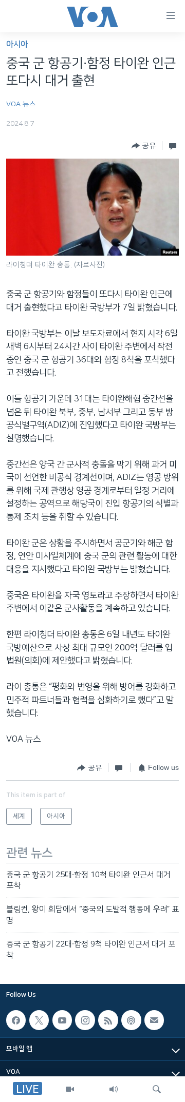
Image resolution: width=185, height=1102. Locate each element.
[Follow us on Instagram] (85, 1020)
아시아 (17, 44)
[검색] (156, 1089)
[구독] (154, 1020)
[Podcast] (131, 1020)
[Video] (69, 1089)
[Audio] (113, 1089)
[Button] (144, 145)
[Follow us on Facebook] (16, 1020)
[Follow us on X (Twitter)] (39, 1020)
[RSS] (108, 1020)
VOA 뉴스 (21, 104)
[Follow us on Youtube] (62, 1020)
